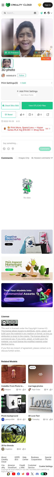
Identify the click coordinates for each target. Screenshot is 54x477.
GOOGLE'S (11, 75)
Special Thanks (48, 458)
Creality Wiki (22, 466)
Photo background (9, 416)
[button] (50, 13)
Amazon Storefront (12, 466)
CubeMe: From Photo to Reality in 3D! (11, 386)
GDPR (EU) (17, 458)
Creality (3, 466)
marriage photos (35, 386)
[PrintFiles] (45, 13)
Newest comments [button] (42, 158)
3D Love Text (34, 416)
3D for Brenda (7, 445)
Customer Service (32, 466)
